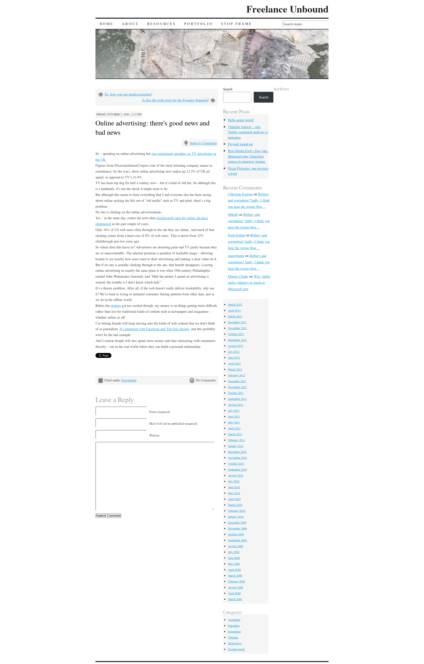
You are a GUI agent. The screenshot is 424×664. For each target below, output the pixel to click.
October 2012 (236, 334)
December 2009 (237, 522)
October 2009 (236, 534)
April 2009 (234, 569)
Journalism (128, 380)
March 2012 (235, 369)
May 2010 (234, 493)
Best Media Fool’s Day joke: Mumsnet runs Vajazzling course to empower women (248, 156)
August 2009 (235, 546)
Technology (234, 643)
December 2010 (237, 452)
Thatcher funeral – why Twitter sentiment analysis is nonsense (248, 132)
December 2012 (237, 322)
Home (107, 23)
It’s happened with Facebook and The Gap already (154, 328)
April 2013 (234, 310)
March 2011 (235, 434)
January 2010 (236, 516)
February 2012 (236, 375)
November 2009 (237, 528)
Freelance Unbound (287, 8)
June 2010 (234, 487)
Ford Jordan (236, 235)
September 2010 (237, 469)
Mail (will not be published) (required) (173, 423)
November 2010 (237, 458)
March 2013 (235, 316)
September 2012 (237, 340)
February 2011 (236, 440)
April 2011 (234, 428)
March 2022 (235, 304)
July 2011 (233, 410)
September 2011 (237, 399)
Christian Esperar (240, 194)
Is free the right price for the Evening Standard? (175, 100)
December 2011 (237, 381)
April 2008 (234, 593)
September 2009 (237, 540)
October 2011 (236, 393)
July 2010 (233, 481)
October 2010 (236, 463)
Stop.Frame (236, 23)
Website (154, 435)
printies (116, 305)
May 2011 (234, 422)
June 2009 (234, 558)
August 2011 (235, 405)
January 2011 (236, 446)
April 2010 (234, 499)
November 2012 (237, 328)
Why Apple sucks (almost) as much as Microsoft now (249, 282)
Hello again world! (241, 120)
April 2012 (234, 363)
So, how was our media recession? (128, 94)
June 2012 (234, 357)
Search (227, 89)
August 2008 (235, 587)
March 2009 (235, 575)
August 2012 (235, 346)
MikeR (233, 214)
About (130, 23)
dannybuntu (236, 255)
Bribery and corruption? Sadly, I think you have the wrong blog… (249, 200)
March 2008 (235, 599)
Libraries (233, 637)
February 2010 (236, 511)
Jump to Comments (203, 143)
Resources (161, 23)
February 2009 (236, 581)
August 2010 (235, 475)
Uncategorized (236, 649)
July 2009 (233, 552)
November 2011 (237, 387)
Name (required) (159, 412)
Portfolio (198, 23)
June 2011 (234, 416)
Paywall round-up (240, 144)
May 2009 (234, 564)
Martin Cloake (238, 276)
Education (233, 625)
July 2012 (233, 351)
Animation (234, 620)
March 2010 (235, 505)
